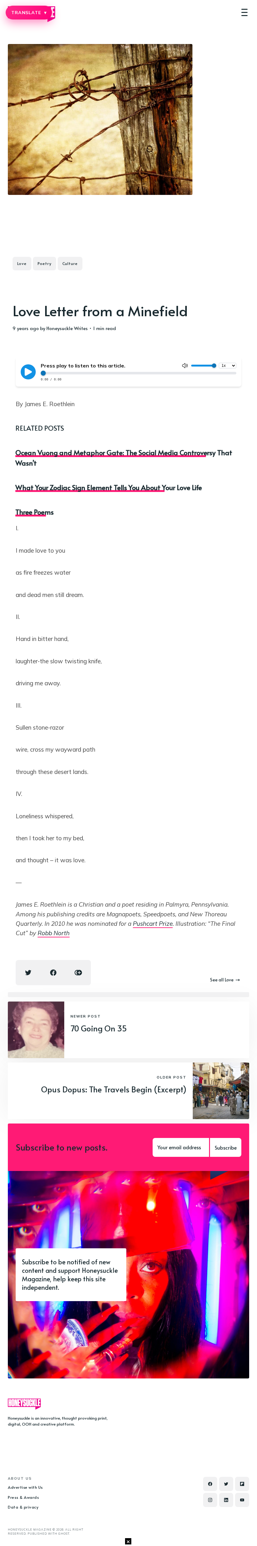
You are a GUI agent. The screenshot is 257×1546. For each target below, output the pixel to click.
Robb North (54, 933)
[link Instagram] (210, 1500)
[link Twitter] (226, 1484)
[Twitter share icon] (28, 972)
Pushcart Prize (153, 923)
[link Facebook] (210, 1484)
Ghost (63, 1533)
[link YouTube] (242, 1500)
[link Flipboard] (242, 1484)
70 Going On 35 (99, 1028)
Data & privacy (23, 1507)
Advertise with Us (25, 1487)
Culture (70, 263)
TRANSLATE (28, 12)
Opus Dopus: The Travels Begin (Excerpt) (113, 1089)
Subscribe (226, 1147)
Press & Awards (23, 1497)
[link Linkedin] (226, 1500)
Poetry (44, 263)
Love (22, 263)
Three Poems (34, 511)
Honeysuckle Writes (67, 328)
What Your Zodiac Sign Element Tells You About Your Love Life (108, 487)
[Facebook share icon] (53, 972)
